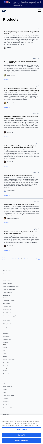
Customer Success (7, 386)
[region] (21, 429)
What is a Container (8, 373)
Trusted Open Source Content (10, 312)
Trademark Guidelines (8, 407)
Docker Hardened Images (9, 289)
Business (5, 356)
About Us (5, 370)
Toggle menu (39, 10)
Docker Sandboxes (7, 292)
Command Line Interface (9, 300)
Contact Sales (6, 365)
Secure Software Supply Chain (10, 315)
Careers (5, 411)
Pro (4, 350)
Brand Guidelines (7, 404)
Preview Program (7, 339)
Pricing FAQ (6, 362)
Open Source (6, 336)
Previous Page (3, 258)
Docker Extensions (7, 309)
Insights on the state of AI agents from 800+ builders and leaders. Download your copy (26, 4)
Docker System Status (8, 395)
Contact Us (6, 414)
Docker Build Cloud (7, 283)
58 (12, 258)
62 (24, 258)
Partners (5, 389)
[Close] (40, 418)
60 (18, 258)
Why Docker (6, 380)
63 (27, 258)
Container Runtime (7, 306)
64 (30, 258)
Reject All (21, 435)
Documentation (7, 320)
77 (36, 258)
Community (6, 333)
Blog (4, 377)
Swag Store (6, 401)
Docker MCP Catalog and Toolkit (11, 286)
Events (4, 392)
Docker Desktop (7, 273)
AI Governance (6, 295)
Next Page (39, 258)
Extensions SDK (7, 330)
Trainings (5, 327)
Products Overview (7, 270)
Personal (5, 347)
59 (15, 258)
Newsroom (5, 398)
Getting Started (7, 323)
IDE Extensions (6, 303)
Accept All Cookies (21, 440)
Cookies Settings (21, 429)
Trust (4, 383)
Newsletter (5, 342)
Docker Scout (6, 280)
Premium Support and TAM (9, 359)
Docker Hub (6, 277)
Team (4, 353)
